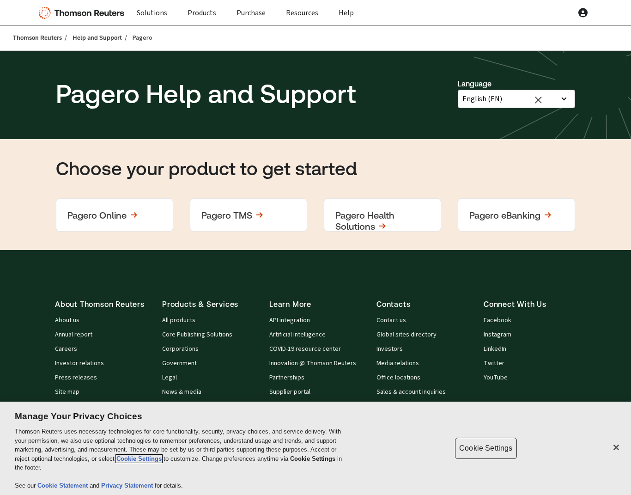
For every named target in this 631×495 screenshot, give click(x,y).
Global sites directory (406, 334)
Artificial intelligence (297, 334)
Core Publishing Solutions (197, 334)
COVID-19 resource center (305, 349)
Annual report (73, 334)
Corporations (180, 349)
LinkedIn (495, 349)
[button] (114, 215)
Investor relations (79, 363)
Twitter (494, 363)
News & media (181, 392)
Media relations (397, 363)
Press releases (76, 377)
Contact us (391, 320)
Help (346, 13)
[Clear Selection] (538, 99)
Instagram (497, 334)
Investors (389, 349)
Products (202, 13)
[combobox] (508, 99)
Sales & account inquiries (411, 392)
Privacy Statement (128, 485)
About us (67, 320)
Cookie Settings (139, 458)
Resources (302, 13)
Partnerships (286, 377)
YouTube (496, 377)
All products (178, 320)
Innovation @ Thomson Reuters (312, 363)
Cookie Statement (63, 485)
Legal (169, 377)
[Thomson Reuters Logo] (83, 13)
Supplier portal (289, 392)
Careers (66, 349)
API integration (289, 320)
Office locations (398, 377)
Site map (67, 392)
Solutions (152, 13)
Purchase (251, 13)
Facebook (497, 320)
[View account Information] (583, 13)
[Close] (616, 447)
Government (179, 363)
